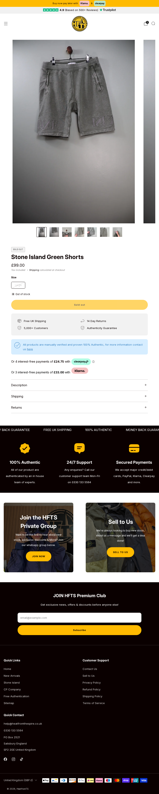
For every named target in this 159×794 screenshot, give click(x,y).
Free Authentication (16, 696)
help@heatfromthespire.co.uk (23, 723)
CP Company (12, 689)
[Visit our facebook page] (5, 759)
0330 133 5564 (13, 730)
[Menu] (6, 24)
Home (7, 669)
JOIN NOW (38, 556)
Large (18, 285)
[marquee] (79, 430)
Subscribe (79, 630)
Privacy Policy (92, 682)
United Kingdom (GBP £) (18, 780)
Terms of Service (94, 703)
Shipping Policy (92, 696)
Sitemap (9, 703)
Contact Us (90, 669)
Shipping (34, 270)
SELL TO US (120, 552)
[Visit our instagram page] (13, 759)
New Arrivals (12, 675)
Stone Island (12, 682)
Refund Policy (91, 689)
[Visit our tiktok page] (21, 759)
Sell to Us (89, 675)
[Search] (153, 23)
